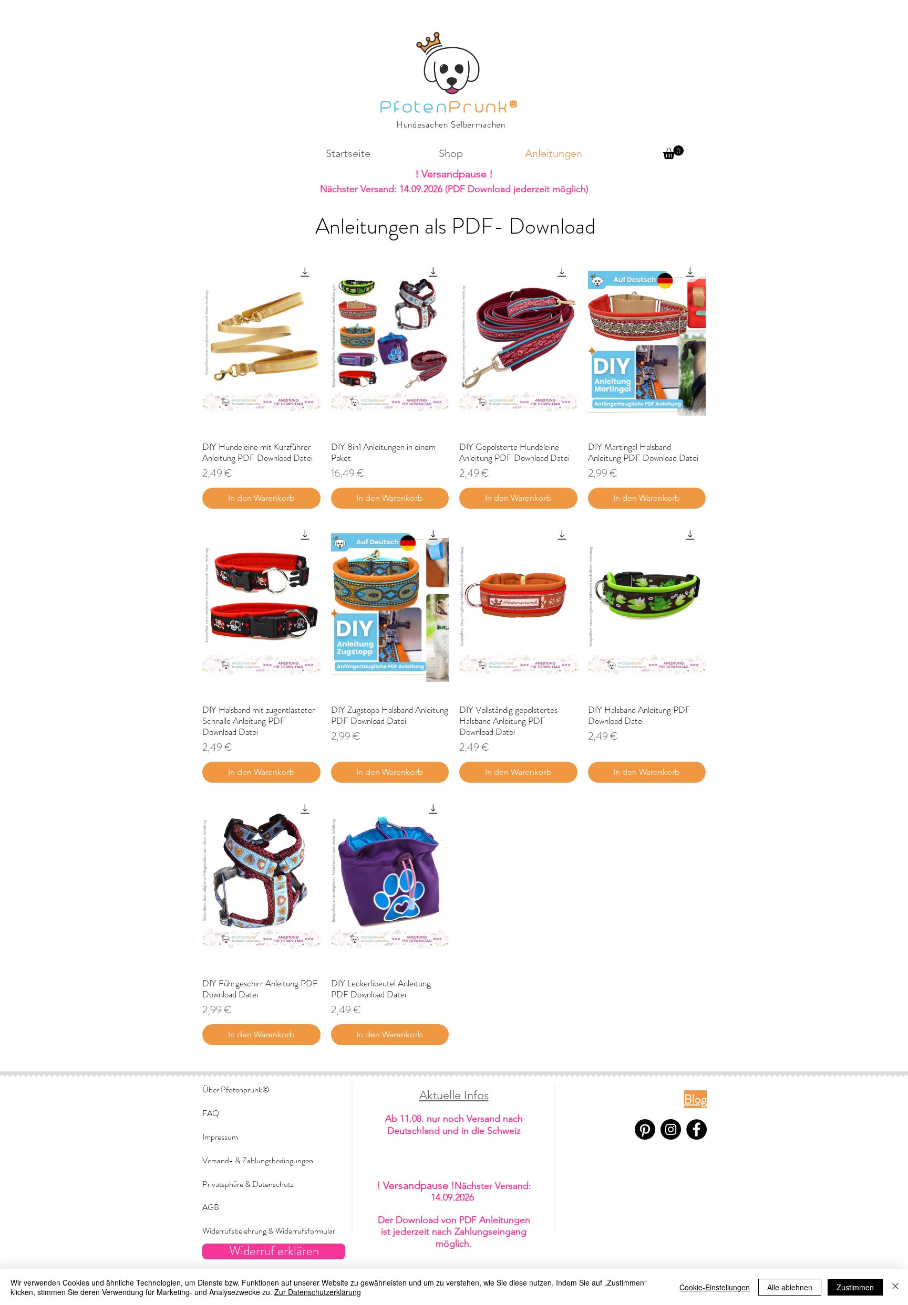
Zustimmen (855, 1287)
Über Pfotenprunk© (235, 1089)
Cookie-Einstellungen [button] (714, 1287)
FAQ (210, 1113)
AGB (210, 1207)
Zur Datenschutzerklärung (317, 1292)
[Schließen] (895, 1287)
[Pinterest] (645, 1129)
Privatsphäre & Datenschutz (248, 1184)
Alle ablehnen (789, 1287)
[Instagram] (671, 1129)
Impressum (220, 1137)
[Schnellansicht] (261, 344)
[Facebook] (696, 1129)
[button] (673, 152)
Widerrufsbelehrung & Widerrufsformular (268, 1231)
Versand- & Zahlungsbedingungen (257, 1160)
